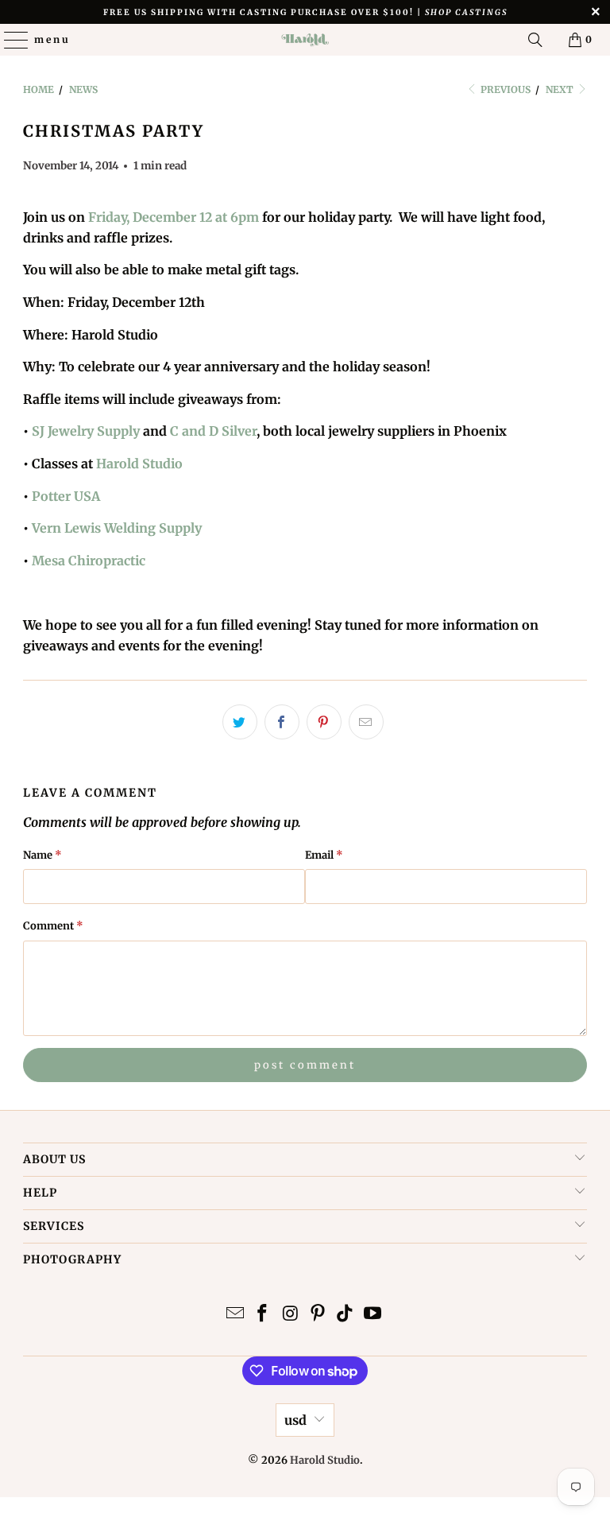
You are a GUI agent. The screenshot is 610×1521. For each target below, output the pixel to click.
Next (561, 89)
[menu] (8, 40)
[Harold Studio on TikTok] (345, 1314)
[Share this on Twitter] (239, 721)
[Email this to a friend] (366, 721)
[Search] (535, 40)
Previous (504, 89)
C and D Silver (213, 431)
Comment (53, 926)
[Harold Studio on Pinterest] (318, 1314)
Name (42, 855)
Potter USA (66, 496)
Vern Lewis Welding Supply (117, 528)
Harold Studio (139, 463)
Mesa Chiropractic (88, 560)
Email (324, 855)
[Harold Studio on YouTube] (373, 1314)
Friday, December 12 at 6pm (173, 217)
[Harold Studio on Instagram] (291, 1314)
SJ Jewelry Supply (86, 431)
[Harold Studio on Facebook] (263, 1314)
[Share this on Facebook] (281, 721)
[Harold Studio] (305, 40)
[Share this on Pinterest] (324, 721)
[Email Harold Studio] (235, 1314)
